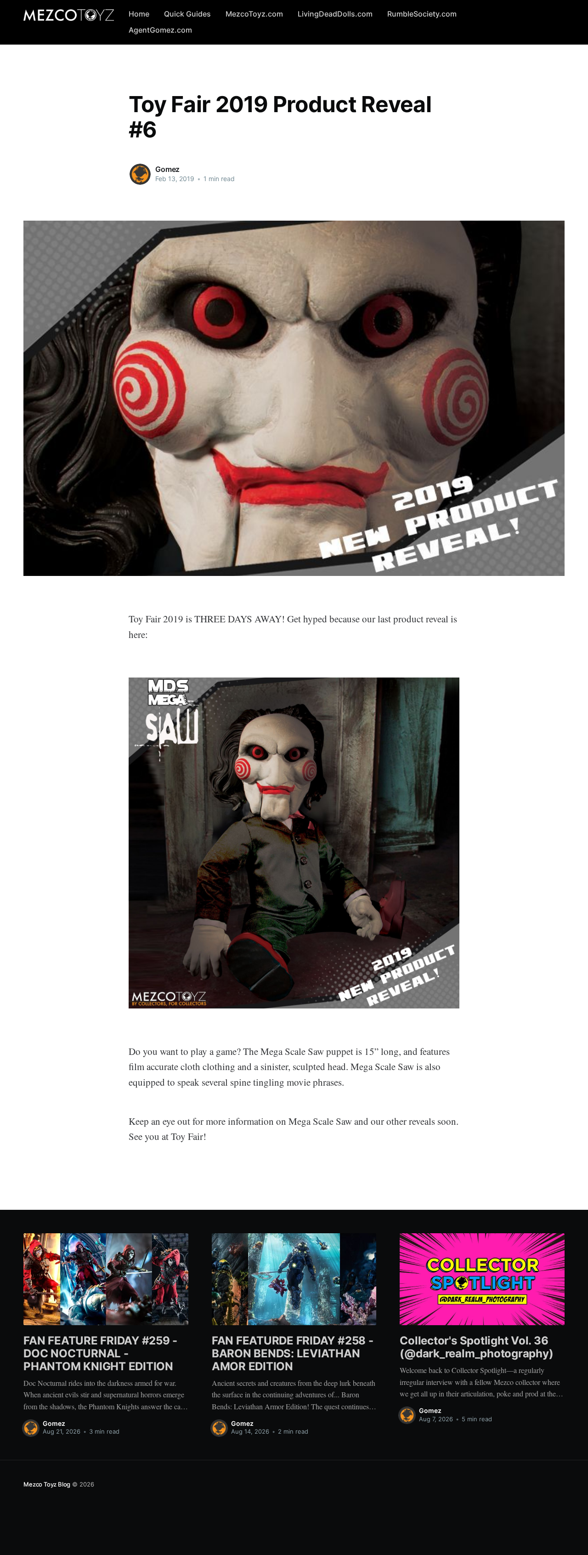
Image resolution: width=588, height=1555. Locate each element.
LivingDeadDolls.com (335, 13)
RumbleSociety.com (422, 13)
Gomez (167, 169)
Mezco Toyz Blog (46, 1484)
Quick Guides (187, 13)
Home (139, 13)
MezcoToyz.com (254, 13)
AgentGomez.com (160, 29)
